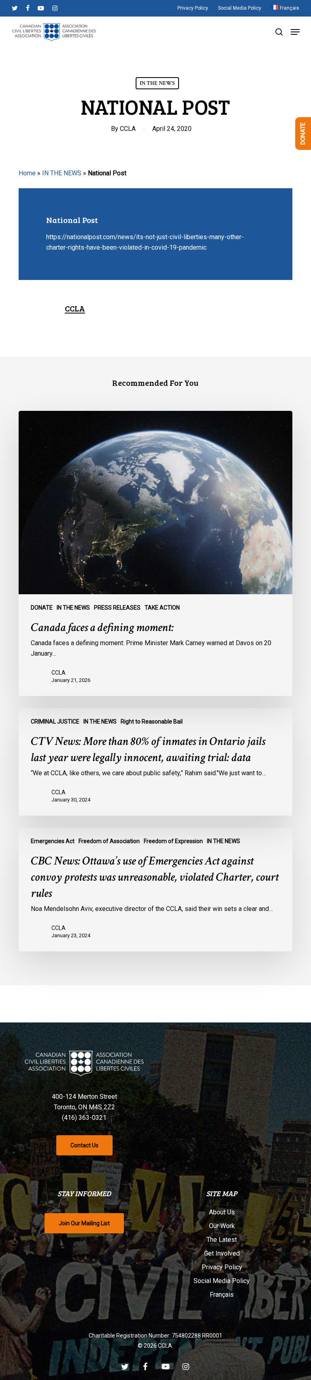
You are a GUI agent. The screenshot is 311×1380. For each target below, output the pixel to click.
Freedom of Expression (173, 841)
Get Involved (222, 1253)
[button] (295, 32)
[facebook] (28, 8)
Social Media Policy (222, 1281)
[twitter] (15, 8)
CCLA (128, 129)
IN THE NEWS (157, 83)
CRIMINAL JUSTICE (55, 721)
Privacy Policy (222, 1267)
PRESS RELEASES (117, 607)
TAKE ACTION (162, 607)
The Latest (222, 1239)
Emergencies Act (53, 841)
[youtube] (41, 8)
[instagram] (55, 8)
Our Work (222, 1226)
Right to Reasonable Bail (152, 721)
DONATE (42, 607)
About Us (222, 1212)
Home (27, 173)
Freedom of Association (109, 841)
